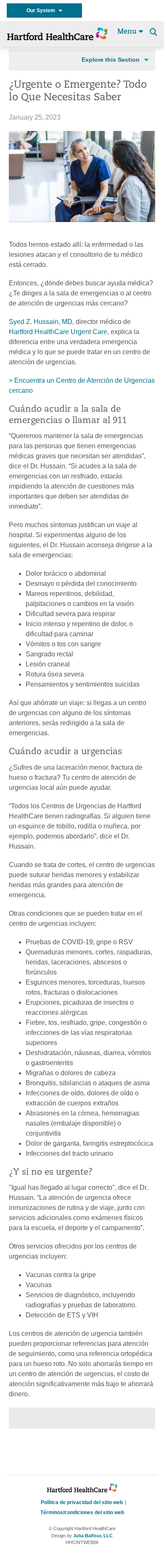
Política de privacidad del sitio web (82, 1502)
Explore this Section (111, 59)
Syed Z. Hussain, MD (40, 321)
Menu (128, 32)
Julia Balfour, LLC (93, 1535)
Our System (42, 10)
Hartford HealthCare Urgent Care (58, 331)
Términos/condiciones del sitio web (82, 1512)
